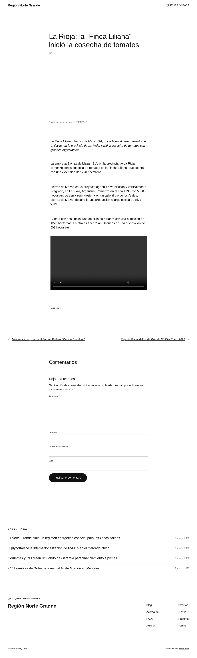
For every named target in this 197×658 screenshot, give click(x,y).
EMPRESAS (81, 122)
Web (51, 460)
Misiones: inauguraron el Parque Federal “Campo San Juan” (48, 339)
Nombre (53, 432)
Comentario (55, 396)
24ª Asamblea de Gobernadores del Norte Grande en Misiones (53, 568)
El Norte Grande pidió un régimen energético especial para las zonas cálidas (64, 538)
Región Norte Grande (24, 5)
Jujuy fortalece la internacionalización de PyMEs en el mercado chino (58, 548)
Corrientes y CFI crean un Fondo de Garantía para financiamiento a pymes (62, 558)
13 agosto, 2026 (181, 538)
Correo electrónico (58, 446)
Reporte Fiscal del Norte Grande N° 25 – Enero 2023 (153, 339)
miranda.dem (66, 122)
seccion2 (55, 308)
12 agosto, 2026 (181, 558)
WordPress (184, 648)
